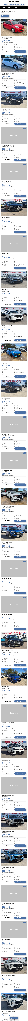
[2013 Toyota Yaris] (14, 27)
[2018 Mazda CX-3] (14, 388)
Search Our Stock (9, 4)
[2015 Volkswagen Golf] (14, 63)
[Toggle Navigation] (26, 7)
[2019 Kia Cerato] (14, 568)
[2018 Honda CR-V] (14, 243)
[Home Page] (14, 1)
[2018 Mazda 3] (14, 207)
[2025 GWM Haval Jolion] (14, 785)
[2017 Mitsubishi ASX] (14, 532)
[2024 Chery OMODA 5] (14, 713)
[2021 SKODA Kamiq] (14, 640)
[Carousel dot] (13, 33)
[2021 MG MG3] (14, 99)
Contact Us (20, 51)
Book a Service (19, 4)
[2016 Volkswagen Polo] (14, 135)
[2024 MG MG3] (14, 352)
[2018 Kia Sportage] (14, 460)
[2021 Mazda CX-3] (14, 171)
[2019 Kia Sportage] (14, 604)
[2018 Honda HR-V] (14, 316)
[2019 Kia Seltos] (14, 677)
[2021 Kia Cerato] (14, 279)
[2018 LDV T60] (14, 424)
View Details (8, 51)
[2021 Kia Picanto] (14, 749)
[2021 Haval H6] (14, 929)
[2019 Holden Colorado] (14, 496)
